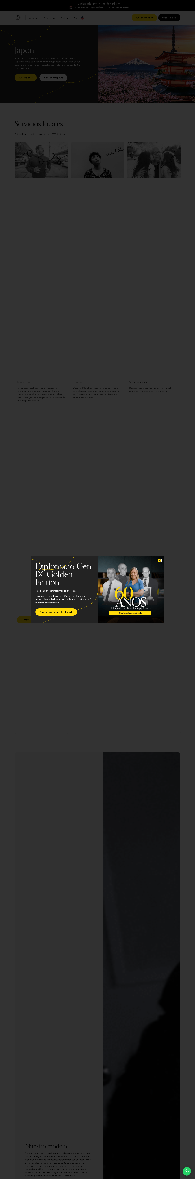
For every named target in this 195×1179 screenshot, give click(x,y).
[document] (97, 589)
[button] (159, 560)
